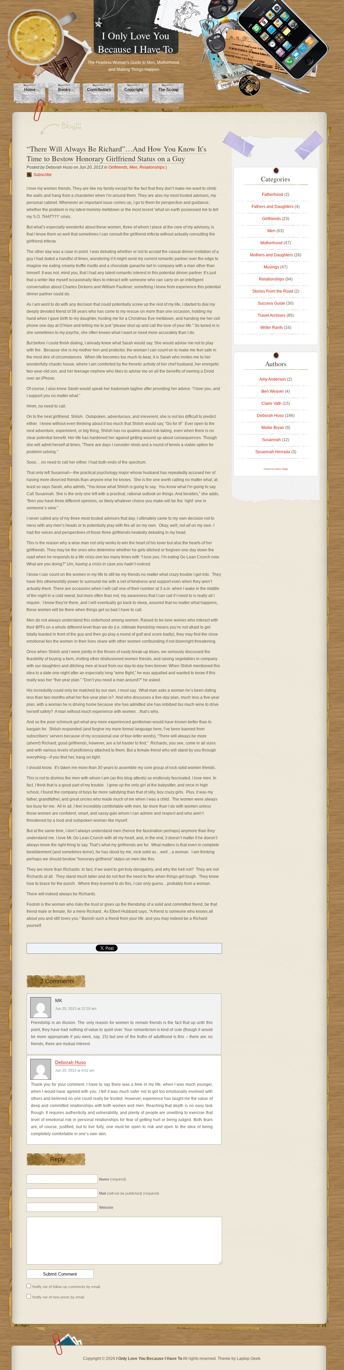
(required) (112, 1179)
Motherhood (271, 243)
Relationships (152, 167)
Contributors (99, 89)
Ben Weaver (272, 391)
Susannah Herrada (272, 451)
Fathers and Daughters (273, 206)
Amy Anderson (272, 379)
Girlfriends (118, 167)
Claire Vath (271, 403)
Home (30, 89)
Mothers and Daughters (271, 255)
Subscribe (42, 174)
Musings (271, 267)
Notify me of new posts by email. (58, 1297)
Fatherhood (272, 194)
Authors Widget (281, 469)
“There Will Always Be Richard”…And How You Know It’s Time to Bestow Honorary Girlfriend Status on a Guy (117, 153)
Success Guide (271, 303)
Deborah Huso (70, 1062)
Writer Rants (271, 327)
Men (133, 167)
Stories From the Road (272, 291)
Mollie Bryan (272, 427)
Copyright (133, 89)
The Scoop (168, 89)
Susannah (271, 439)
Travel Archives (272, 315)
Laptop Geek (248, 1358)
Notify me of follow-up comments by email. (66, 1287)
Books (64, 89)
